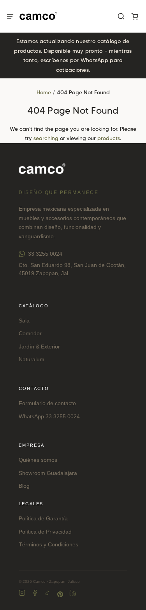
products (108, 138)
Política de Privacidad (45, 532)
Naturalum (31, 359)
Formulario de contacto (47, 403)
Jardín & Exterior (39, 346)
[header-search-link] (121, 16)
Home (44, 92)
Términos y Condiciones (48, 544)
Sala (24, 320)
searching (45, 138)
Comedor (30, 333)
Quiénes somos (38, 460)
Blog (24, 486)
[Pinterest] (60, 594)
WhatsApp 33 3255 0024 (49, 416)
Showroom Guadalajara (48, 473)
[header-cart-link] (134, 16)
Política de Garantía (43, 518)
